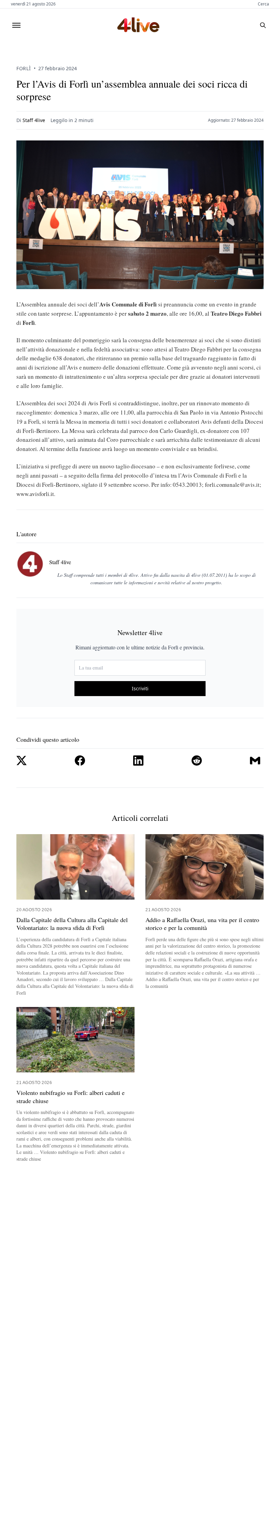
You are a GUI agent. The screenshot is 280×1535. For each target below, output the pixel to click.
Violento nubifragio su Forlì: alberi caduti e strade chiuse (70, 1096)
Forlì (23, 68)
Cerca (263, 4)
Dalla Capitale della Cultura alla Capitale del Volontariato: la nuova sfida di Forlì (72, 924)
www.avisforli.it (35, 494)
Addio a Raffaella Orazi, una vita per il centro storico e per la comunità (202, 924)
